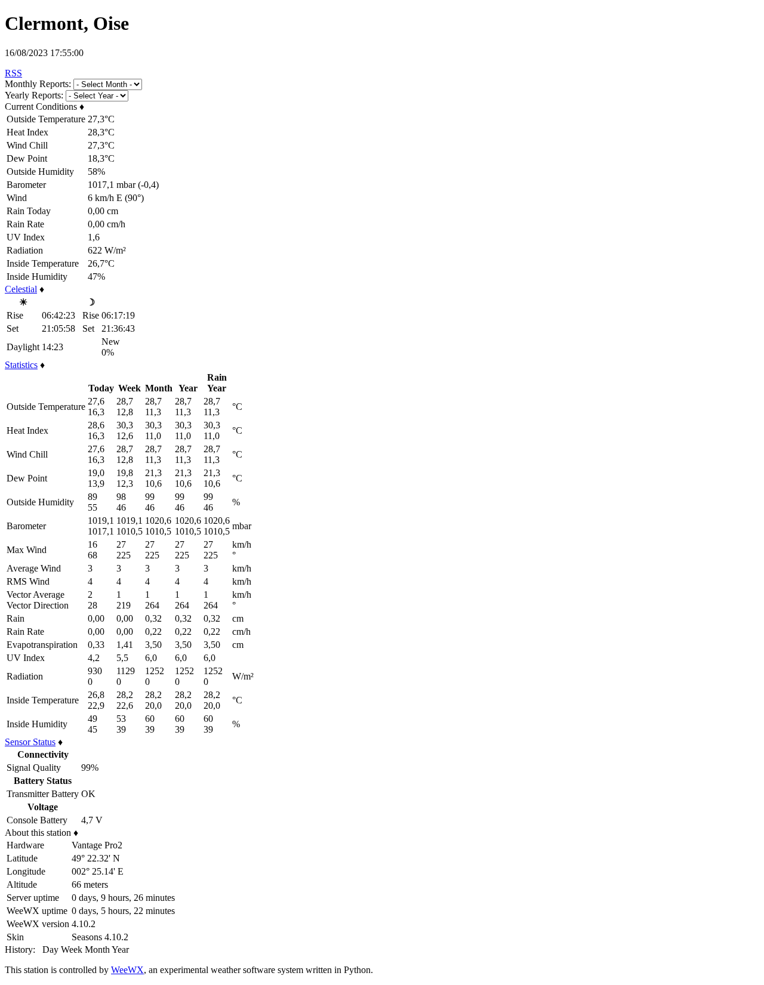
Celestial (21, 289)
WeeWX (127, 970)
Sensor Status (30, 742)
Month (97, 949)
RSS (13, 73)
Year (188, 388)
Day (50, 949)
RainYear (217, 382)
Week (71, 949)
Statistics (21, 365)
